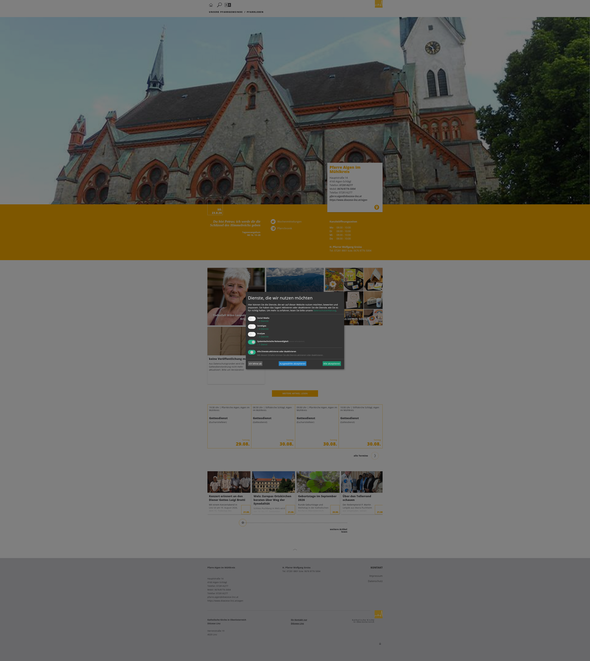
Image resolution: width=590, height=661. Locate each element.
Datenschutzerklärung (324, 310)
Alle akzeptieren (331, 363)
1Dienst (262, 344)
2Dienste (263, 321)
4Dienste (263, 328)
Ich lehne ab (255, 363)
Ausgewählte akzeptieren (293, 363)
